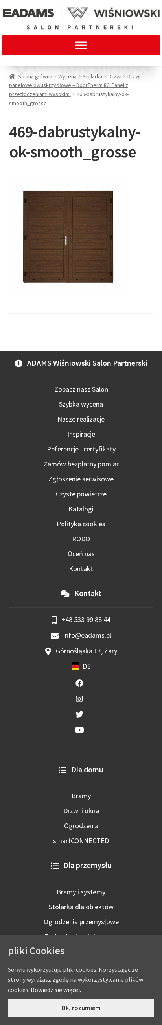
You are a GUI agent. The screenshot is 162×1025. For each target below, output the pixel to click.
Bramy (81, 795)
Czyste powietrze (81, 493)
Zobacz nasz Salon (81, 389)
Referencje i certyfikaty (81, 448)
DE (87, 666)
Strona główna (35, 76)
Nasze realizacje (81, 419)
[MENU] (81, 45)
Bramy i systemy (81, 891)
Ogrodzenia (81, 825)
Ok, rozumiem (81, 1008)
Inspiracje (81, 433)
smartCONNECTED (81, 840)
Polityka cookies (81, 523)
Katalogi (81, 508)
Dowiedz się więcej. (56, 990)
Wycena (67, 76)
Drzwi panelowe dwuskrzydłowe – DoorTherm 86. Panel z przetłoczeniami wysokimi (74, 85)
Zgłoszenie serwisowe (81, 478)
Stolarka (92, 76)
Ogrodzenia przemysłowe (81, 921)
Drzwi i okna (81, 810)
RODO (81, 538)
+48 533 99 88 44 (85, 619)
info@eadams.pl (86, 635)
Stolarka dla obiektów (81, 906)
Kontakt (81, 568)
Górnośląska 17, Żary (85, 650)
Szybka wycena (81, 404)
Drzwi (115, 76)
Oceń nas (81, 553)
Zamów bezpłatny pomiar (81, 463)
